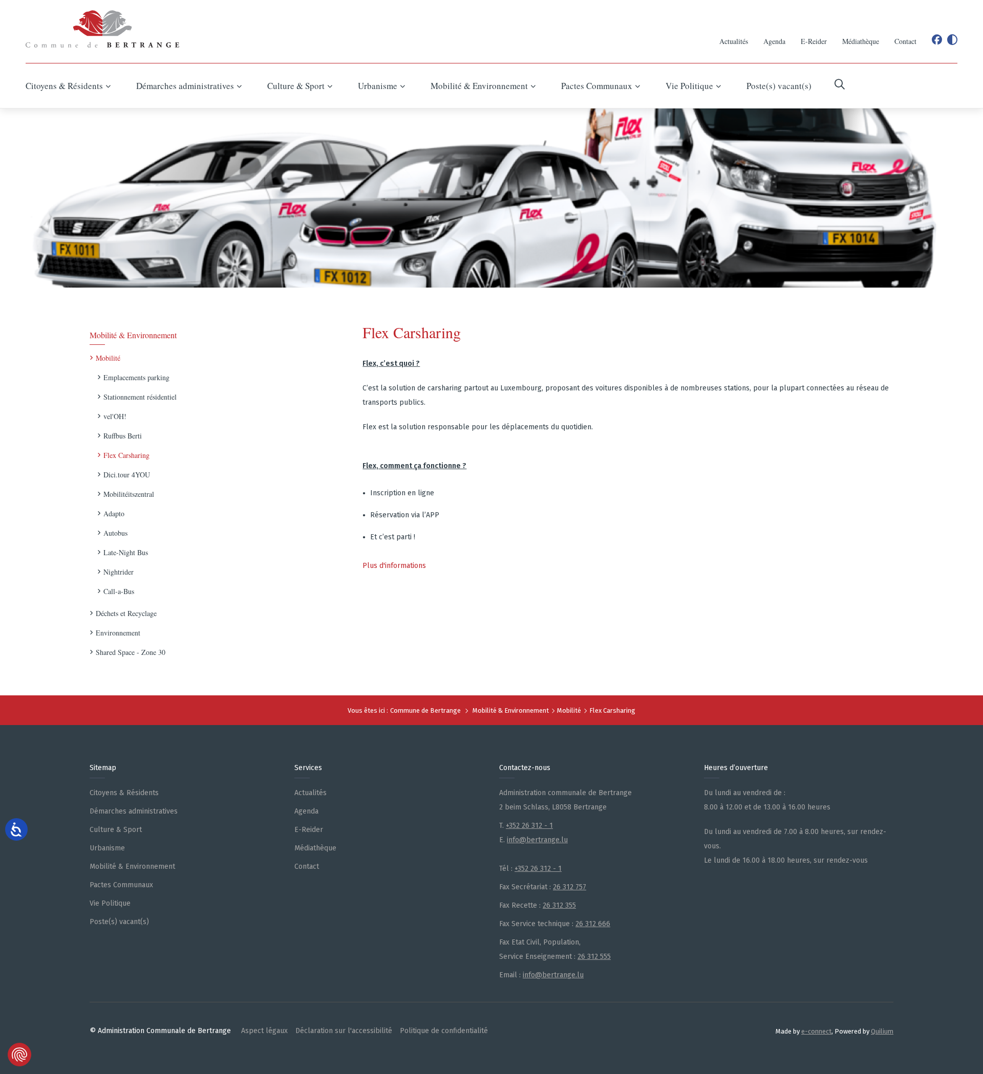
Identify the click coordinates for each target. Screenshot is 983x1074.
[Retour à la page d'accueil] (102, 29)
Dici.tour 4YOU (126, 474)
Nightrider (118, 572)
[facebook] (937, 40)
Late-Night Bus (125, 552)
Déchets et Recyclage (126, 613)
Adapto (113, 513)
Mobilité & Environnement (133, 335)
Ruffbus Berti (122, 436)
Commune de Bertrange (425, 710)
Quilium (882, 1031)
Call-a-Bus (118, 591)
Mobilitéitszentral (128, 494)
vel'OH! (114, 416)
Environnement (118, 633)
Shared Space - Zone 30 (130, 652)
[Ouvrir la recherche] (840, 85)
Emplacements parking (136, 377)
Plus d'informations (394, 565)
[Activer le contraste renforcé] (952, 40)
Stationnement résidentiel (140, 397)
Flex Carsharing (126, 455)
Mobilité (108, 358)
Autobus (115, 533)
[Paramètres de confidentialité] (19, 1054)
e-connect (816, 1031)
